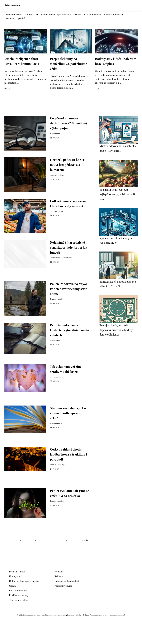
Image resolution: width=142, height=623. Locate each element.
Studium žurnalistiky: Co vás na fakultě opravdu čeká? (68, 413)
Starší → (86, 540)
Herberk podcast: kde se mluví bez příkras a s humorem (67, 165)
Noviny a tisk (31, 14)
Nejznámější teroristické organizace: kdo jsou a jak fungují (68, 247)
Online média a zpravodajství (56, 14)
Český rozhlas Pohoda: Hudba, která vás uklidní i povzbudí (68, 454)
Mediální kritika (14, 14)
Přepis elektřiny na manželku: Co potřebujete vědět (68, 64)
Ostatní (77, 14)
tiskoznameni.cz (12, 5)
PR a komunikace (92, 14)
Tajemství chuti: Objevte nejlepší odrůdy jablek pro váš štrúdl (117, 194)
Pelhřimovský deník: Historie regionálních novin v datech (69, 330)
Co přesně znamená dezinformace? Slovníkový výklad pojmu (69, 123)
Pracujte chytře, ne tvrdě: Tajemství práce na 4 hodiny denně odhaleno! (116, 330)
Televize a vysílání (15, 18)
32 (67, 540)
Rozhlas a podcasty (113, 14)
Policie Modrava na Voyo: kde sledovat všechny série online (68, 289)
